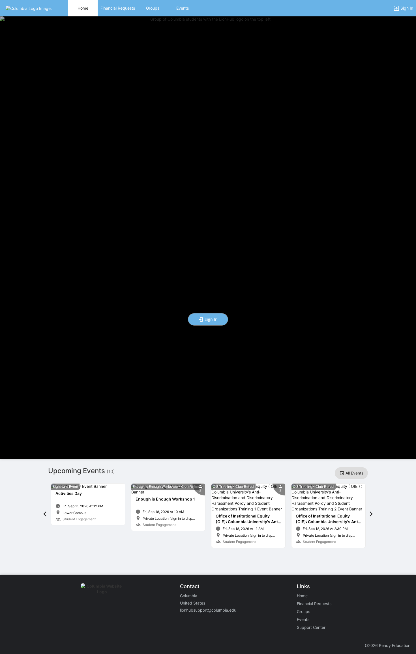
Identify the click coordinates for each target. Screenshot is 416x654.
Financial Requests (117, 8)
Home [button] (83, 8)
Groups (152, 8)
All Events (353, 473)
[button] (29, 7)
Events (182, 8)
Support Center (311, 627)
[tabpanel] (88, 504)
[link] (88, 504)
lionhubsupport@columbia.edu (208, 610)
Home (302, 595)
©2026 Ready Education (387, 645)
